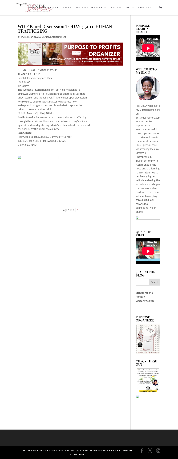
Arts (46, 36)
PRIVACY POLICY (111, 450)
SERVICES (51, 7)
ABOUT (32, 7)
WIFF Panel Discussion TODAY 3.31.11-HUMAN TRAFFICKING (65, 28)
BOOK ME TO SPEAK (89, 7)
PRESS (67, 7)
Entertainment (58, 36)
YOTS (24, 36)
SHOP (114, 7)
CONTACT (145, 7)
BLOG (130, 7)
